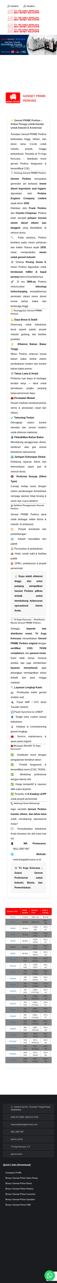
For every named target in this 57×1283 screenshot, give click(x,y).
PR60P (13, 941)
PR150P (13, 972)
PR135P (13, 966)
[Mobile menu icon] (7, 1)
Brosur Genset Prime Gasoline (20, 1199)
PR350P (13, 1004)
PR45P (13, 935)
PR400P (13, 1010)
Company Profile (13, 1172)
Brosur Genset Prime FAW (18, 1205)
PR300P (13, 997)
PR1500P (12, 1048)
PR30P (13, 928)
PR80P (13, 953)
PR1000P (12, 1035)
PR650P (13, 1022)
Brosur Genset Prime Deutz (18, 1183)
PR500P (13, 1016)
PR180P (13, 979)
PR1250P (12, 1041)
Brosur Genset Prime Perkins (19, 1188)
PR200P (13, 985)
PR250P (13, 991)
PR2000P (12, 1054)
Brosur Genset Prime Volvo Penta (21, 1178)
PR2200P (12, 1060)
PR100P (13, 960)
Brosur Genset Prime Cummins (20, 1194)
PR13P (13, 917)
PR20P (13, 922)
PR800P (13, 1029)
